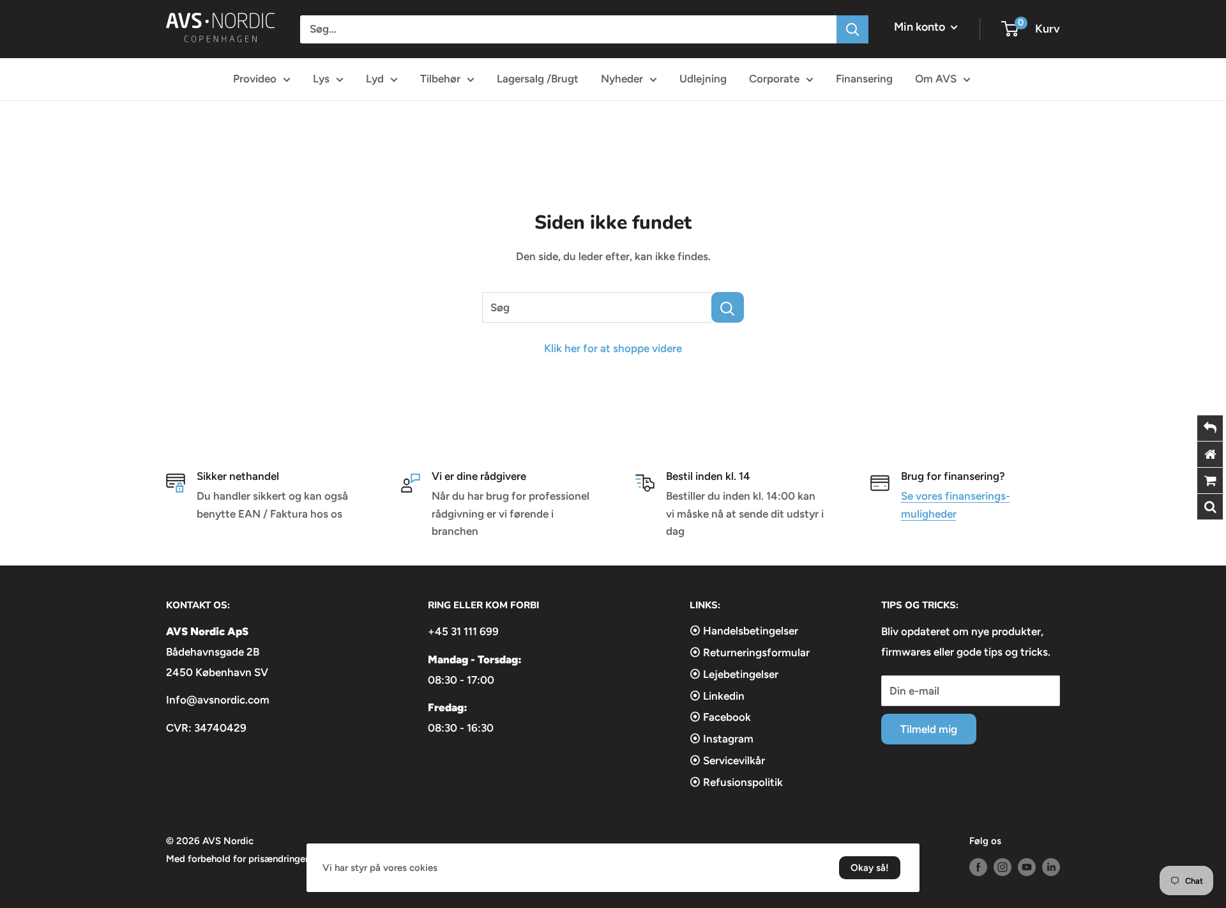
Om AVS (936, 78)
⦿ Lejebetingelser (734, 674)
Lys (321, 78)
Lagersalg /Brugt (538, 78)
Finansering (864, 78)
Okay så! (870, 867)
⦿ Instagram (721, 738)
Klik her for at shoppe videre (613, 348)
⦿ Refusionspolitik (736, 782)
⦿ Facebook (720, 717)
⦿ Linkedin (717, 695)
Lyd (375, 78)
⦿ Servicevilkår (727, 760)
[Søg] (852, 29)
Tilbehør (440, 78)
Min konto (921, 27)
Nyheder (622, 78)
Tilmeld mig (928, 729)
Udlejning (703, 78)
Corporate (774, 78)
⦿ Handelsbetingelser (744, 630)
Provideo (254, 78)
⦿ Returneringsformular (750, 652)
